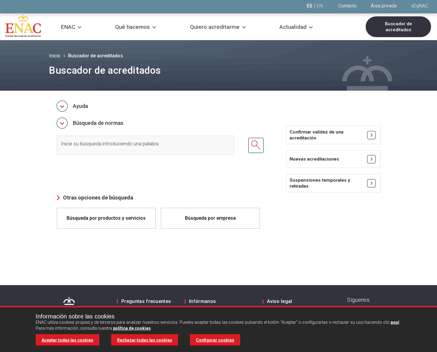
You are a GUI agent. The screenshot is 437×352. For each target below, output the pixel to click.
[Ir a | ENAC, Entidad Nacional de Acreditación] (23, 25)
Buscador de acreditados (398, 26)
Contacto (347, 6)
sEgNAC (419, 6)
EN (320, 6)
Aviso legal (279, 301)
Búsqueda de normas (98, 123)
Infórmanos (202, 301)
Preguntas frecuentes (146, 301)
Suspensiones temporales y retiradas (320, 183)
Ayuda (80, 106)
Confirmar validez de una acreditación (316, 135)
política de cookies (132, 328)
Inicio (54, 56)
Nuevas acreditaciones (314, 159)
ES (309, 6)
